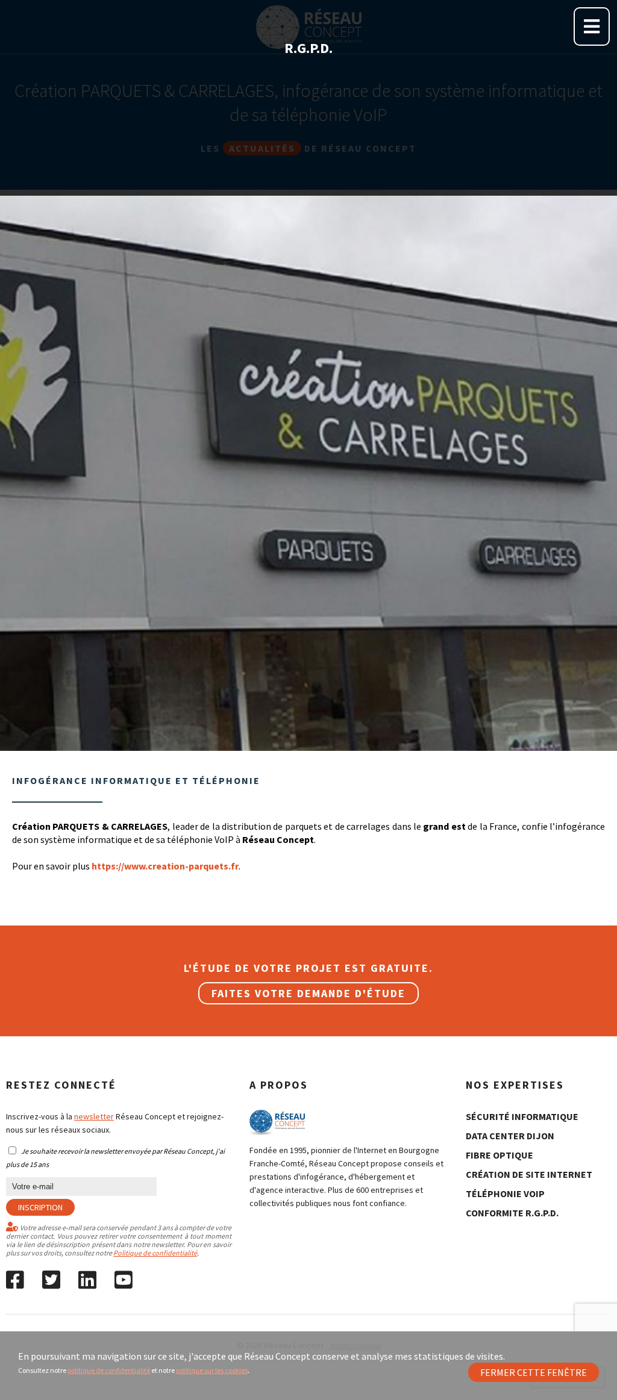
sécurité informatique (522, 1116)
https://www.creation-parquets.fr (165, 866)
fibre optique (499, 1155)
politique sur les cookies (212, 1370)
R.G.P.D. (308, 48)
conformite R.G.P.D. (512, 1213)
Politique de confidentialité (155, 1252)
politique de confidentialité (108, 1370)
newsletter (94, 1116)
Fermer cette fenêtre (533, 1372)
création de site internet (529, 1174)
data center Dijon (510, 1136)
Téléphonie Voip (505, 1193)
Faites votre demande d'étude (308, 993)
